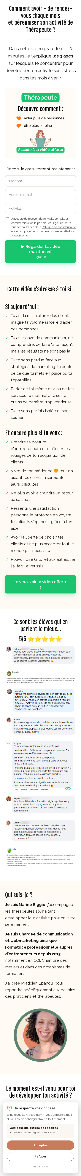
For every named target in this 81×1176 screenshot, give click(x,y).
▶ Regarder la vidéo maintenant (40, 251)
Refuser (40, 1156)
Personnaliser (40, 1166)
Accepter (41, 1145)
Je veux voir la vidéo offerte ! (41, 584)
